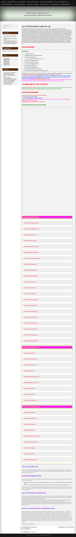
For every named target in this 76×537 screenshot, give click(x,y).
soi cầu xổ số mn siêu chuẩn (32, 1)
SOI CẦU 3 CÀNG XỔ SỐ (45, 4)
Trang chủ (3, 1)
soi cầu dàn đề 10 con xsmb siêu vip (66, 527)
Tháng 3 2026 (6, 62)
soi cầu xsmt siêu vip (21, 1)
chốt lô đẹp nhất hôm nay (65, 4)
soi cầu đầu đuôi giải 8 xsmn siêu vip (29, 527)
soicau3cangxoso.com (38, 13)
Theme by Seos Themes (45, 535)
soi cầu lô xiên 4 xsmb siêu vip (10, 43)
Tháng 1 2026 (6, 64)
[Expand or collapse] (71, 51)
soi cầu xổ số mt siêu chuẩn (6, 4)
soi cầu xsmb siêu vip (11, 1)
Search (5, 27)
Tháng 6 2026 (6, 58)
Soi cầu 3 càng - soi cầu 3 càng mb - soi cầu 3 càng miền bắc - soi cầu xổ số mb (52, 28)
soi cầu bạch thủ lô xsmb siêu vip (10, 41)
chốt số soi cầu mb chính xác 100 (61, 1)
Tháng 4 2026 (6, 61)
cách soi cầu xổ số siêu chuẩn (32, 4)
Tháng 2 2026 (6, 63)
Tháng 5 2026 (6, 59)
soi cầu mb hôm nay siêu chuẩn (46, 1)
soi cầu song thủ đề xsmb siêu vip (10, 42)
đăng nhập (26, 531)
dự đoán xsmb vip (54, 4)
